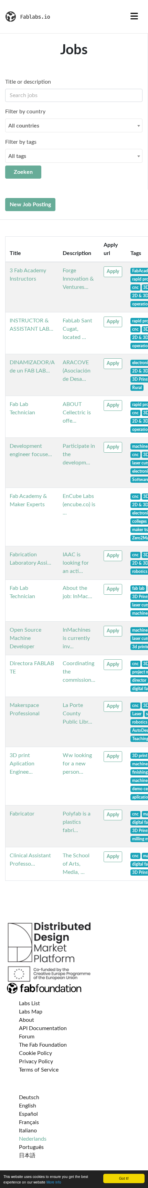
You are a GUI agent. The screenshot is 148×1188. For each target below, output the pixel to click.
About (26, 1020)
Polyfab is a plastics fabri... (77, 822)
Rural (137, 388)
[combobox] (73, 125)
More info (53, 1182)
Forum (26, 1036)
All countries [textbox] (23, 126)
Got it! (124, 1178)
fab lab (138, 588)
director (139, 680)
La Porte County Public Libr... (77, 714)
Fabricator (22, 814)
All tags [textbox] (17, 156)
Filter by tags (20, 142)
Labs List (29, 1003)
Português (31, 1147)
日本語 (27, 1155)
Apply (113, 271)
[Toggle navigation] (134, 16)
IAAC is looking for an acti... (76, 563)
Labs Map (30, 1012)
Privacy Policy (36, 1061)
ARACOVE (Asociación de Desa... (77, 371)
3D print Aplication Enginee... (22, 764)
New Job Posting (30, 204)
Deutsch (29, 1097)
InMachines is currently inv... (77, 638)
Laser (136, 714)
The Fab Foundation (43, 1045)
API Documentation (43, 1028)
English (27, 1106)
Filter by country (25, 111)
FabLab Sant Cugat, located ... (77, 329)
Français (29, 1122)
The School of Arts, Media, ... (76, 864)
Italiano (28, 1130)
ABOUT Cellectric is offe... (77, 413)
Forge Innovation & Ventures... (78, 279)
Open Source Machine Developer (25, 638)
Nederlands (32, 1139)
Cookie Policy (35, 1053)
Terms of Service (39, 1070)
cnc (135, 287)
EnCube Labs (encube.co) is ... (79, 504)
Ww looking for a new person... (77, 764)
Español (28, 1114)
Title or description (28, 82)
